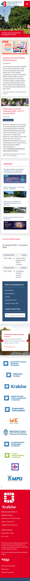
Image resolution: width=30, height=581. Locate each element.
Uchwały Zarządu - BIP (11, 303)
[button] (28, 35)
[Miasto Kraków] (15, 386)
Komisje (7, 297)
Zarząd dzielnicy (10, 293)
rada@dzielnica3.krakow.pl (9, 525)
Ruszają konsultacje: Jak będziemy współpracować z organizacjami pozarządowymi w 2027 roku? (14, 170)
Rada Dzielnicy (9, 290)
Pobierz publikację (8, 346)
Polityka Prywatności (7, 572)
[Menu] (27, 4)
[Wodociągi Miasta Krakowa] (15, 432)
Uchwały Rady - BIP (10, 300)
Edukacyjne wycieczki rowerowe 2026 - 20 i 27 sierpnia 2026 (13, 111)
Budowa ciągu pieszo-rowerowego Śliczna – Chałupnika (14, 188)
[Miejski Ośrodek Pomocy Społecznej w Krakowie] (15, 398)
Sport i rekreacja (8, 120)
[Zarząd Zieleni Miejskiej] (15, 455)
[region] (15, 21)
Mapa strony (5, 569)
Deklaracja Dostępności (8, 566)
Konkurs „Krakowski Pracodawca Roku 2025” (14, 218)
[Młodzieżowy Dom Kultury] (15, 467)
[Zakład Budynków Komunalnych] (15, 444)
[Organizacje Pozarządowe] (15, 409)
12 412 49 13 (10, 522)
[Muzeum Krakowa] (15, 421)
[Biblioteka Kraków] (15, 375)
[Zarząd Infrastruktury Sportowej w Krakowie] (15, 363)
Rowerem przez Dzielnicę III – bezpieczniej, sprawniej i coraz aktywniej (12, 203)
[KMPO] (15, 478)
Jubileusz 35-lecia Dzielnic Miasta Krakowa (14, 59)
